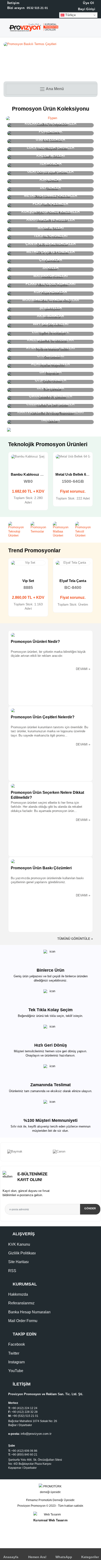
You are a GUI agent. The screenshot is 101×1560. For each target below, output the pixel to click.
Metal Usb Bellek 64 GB (30, 474)
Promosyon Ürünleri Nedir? (35, 642)
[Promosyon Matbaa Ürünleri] (61, 530)
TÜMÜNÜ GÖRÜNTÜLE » (75, 938)
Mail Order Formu (22, 1321)
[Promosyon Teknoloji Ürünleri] (17, 530)
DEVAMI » (83, 669)
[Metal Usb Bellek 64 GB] (28, 456)
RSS (12, 1271)
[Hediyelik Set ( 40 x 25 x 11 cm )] (72, 563)
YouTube (15, 1371)
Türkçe (70, 15)
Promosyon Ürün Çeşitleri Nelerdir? (42, 717)
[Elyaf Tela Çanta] (28, 563)
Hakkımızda (18, 1294)
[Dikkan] (73, 1152)
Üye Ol (88, 3)
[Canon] (27, 1152)
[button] (97, 28)
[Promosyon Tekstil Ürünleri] (84, 530)
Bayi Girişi (86, 9)
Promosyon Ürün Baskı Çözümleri (41, 868)
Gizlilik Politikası (22, 1253)
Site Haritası (18, 1262)
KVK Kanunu (19, 1244)
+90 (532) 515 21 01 (25, 1416)
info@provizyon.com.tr (36, 1433)
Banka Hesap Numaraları (29, 1312)
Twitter (13, 1353)
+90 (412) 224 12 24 (24, 1408)
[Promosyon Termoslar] (39, 528)
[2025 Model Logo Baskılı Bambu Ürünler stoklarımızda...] (50, 44)
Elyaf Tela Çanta (28, 581)
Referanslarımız (21, 1303)
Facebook (16, 1344)
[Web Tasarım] (50, 1515)
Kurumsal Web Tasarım (50, 1520)
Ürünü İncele (11, 461)
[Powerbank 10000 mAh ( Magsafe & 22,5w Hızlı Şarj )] (72, 456)
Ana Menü (54, 89)
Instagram (16, 1362)
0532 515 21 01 (27, 7)
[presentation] (2, 1151)
